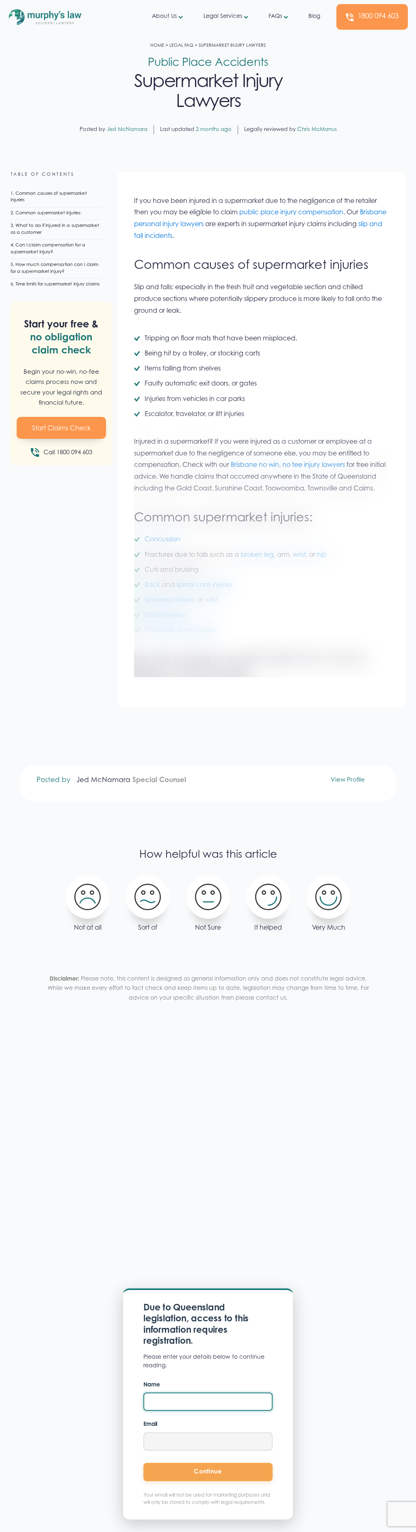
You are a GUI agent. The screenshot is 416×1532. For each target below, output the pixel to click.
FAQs (275, 17)
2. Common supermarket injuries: (46, 213)
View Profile (348, 780)
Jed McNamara (127, 129)
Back (152, 585)
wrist (299, 555)
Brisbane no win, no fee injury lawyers (287, 465)
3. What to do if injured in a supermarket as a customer (55, 229)
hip (322, 555)
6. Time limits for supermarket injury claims (55, 284)
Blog (314, 17)
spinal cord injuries (204, 585)
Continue (208, 1472)
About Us (164, 17)
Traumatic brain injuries (180, 630)
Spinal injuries (165, 615)
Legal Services (223, 17)
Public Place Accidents (208, 63)
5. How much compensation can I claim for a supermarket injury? (55, 268)
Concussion (162, 539)
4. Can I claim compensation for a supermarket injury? (48, 249)
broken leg (257, 555)
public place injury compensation (291, 212)
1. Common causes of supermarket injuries (49, 197)
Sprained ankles (169, 600)
